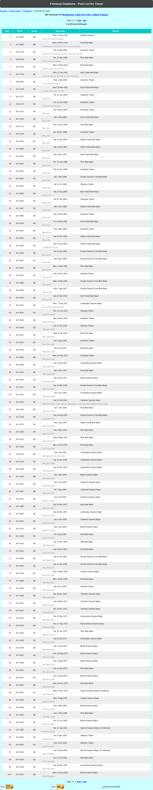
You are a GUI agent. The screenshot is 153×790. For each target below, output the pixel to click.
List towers (27, 11)
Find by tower (15, 11)
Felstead (3, 11)
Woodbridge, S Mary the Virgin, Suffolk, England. (85, 15)
